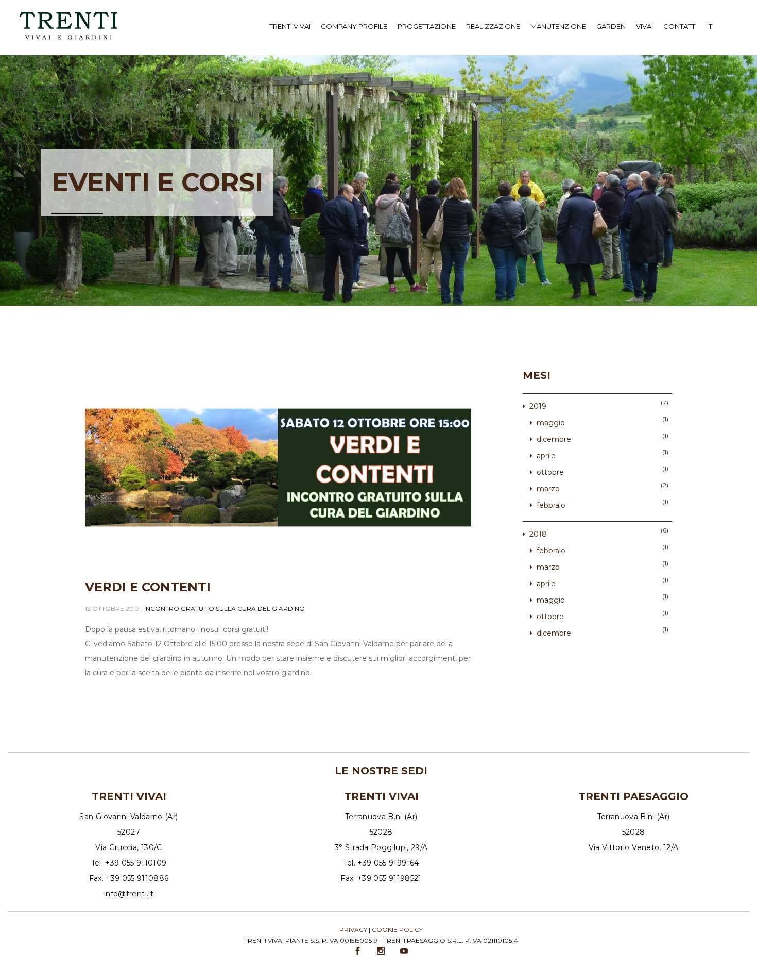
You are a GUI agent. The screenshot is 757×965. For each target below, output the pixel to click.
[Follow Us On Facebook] (359, 951)
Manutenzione (558, 26)
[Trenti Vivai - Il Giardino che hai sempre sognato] (68, 14)
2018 (538, 534)
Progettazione (427, 26)
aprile (546, 455)
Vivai (644, 26)
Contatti (680, 26)
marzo (548, 488)
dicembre (554, 439)
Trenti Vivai (290, 26)
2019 (537, 406)
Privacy (353, 930)
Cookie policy (397, 930)
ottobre (550, 472)
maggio (551, 422)
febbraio (551, 505)
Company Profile (354, 26)
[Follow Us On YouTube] (405, 951)
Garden (611, 26)
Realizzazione (493, 26)
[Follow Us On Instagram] (382, 951)
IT (709, 26)
